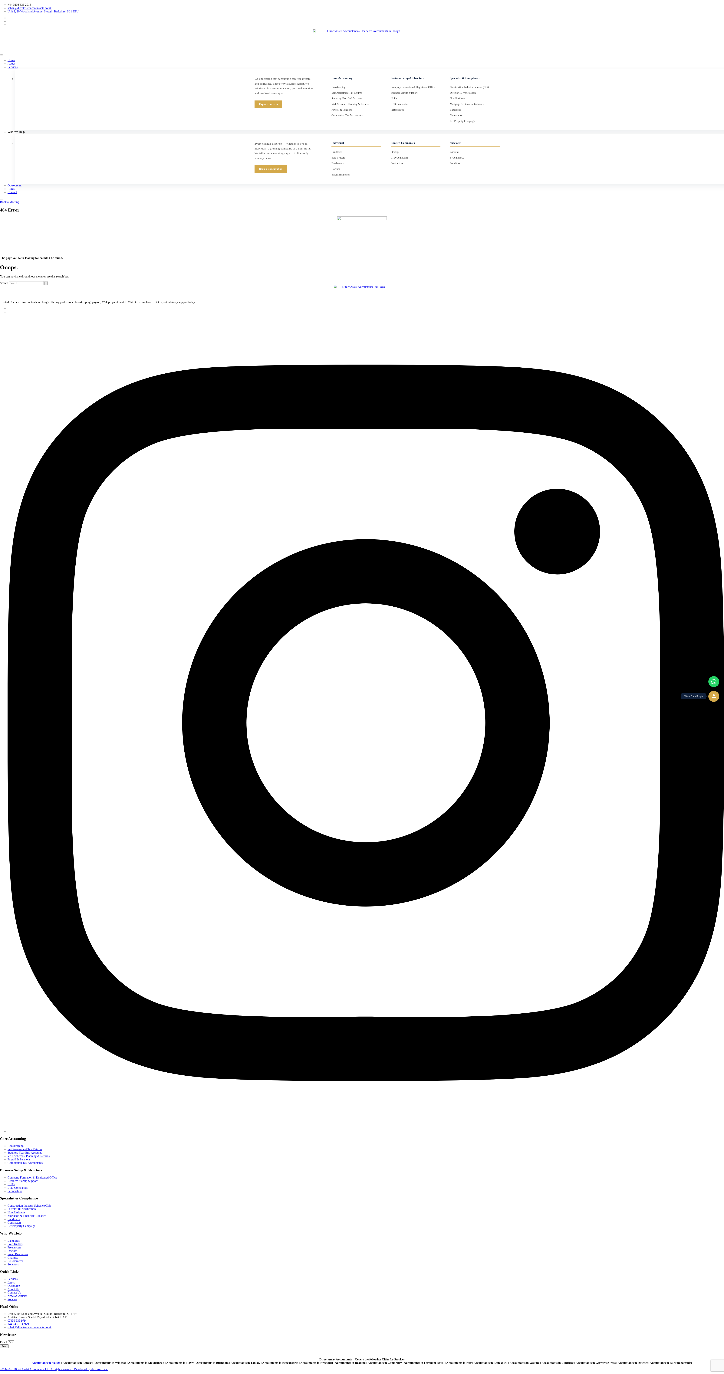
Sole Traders (338, 157)
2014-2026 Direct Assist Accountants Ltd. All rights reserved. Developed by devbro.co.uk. (54, 1369)
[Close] (1, 199)
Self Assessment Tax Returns (346, 92)
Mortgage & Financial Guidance (467, 104)
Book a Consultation (270, 169)
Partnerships (397, 109)
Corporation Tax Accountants (347, 115)
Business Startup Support (404, 92)
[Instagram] (366, 1131)
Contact (12, 192)
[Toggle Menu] (1, 54)
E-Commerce (457, 157)
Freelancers (337, 163)
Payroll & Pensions (341, 109)
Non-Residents (457, 98)
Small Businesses (340, 174)
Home (11, 60)
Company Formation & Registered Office (413, 87)
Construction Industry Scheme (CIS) (469, 87)
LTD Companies (399, 104)
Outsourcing (15, 185)
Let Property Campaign (462, 121)
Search (4, 283)
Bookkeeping (338, 87)
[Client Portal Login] (713, 696)
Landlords (455, 109)
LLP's (394, 98)
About (11, 63)
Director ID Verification (463, 92)
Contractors (456, 115)
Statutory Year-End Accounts (346, 98)
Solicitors (455, 163)
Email (4, 1342)
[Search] (46, 283)
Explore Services (268, 104)
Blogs (11, 188)
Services (13, 67)
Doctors (335, 169)
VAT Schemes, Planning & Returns (350, 104)
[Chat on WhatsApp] (713, 681)
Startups (395, 152)
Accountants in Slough (46, 1362)
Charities (454, 152)
